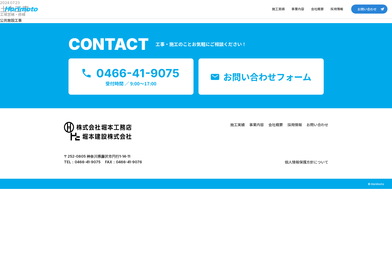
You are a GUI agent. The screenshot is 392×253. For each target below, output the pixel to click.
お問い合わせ (367, 9)
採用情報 (337, 9)
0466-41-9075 (87, 162)
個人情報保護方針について (306, 162)
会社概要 (317, 9)
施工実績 (278, 9)
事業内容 (298, 9)
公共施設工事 (11, 20)
